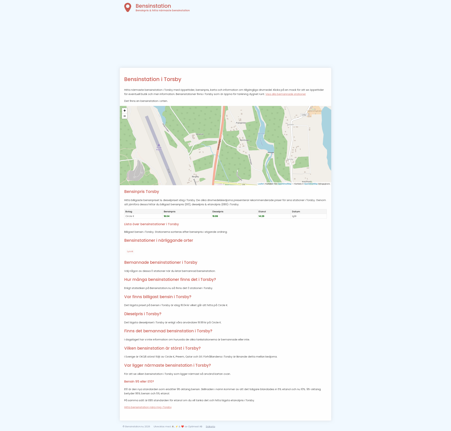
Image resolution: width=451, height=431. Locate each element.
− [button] (124, 116)
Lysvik (130, 251)
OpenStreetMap (284, 183)
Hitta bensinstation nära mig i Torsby (148, 407)
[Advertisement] (225, 41)
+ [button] (124, 110)
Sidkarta (210, 426)
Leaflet (261, 183)
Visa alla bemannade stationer (285, 94)
